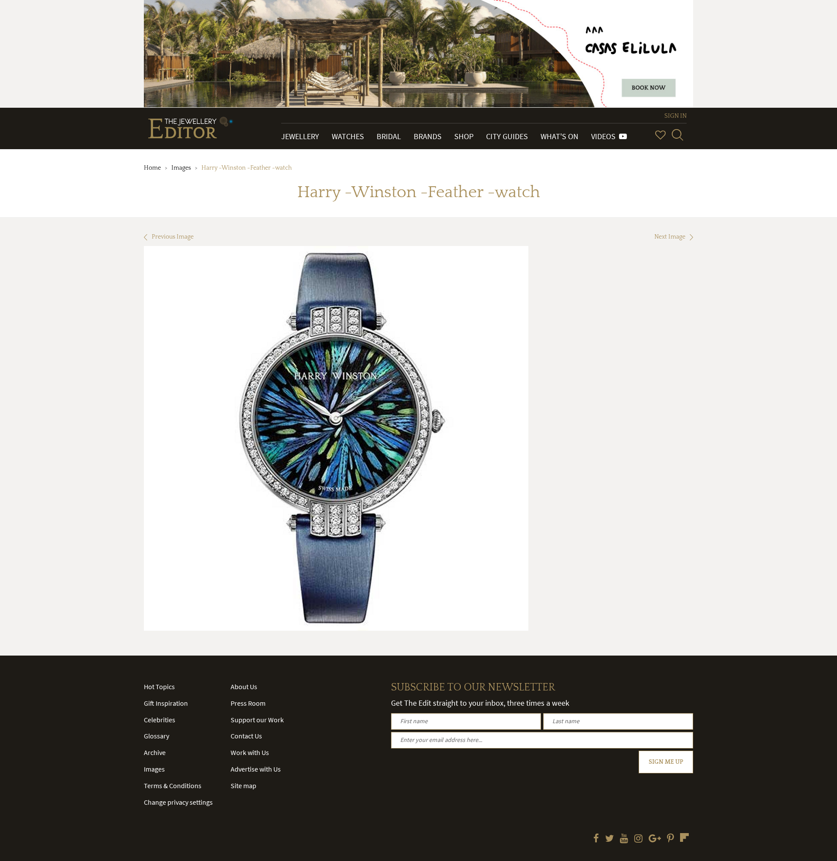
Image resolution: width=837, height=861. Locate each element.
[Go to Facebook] (596, 839)
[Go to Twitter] (609, 839)
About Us (244, 686)
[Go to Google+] (655, 839)
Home (152, 167)
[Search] (677, 135)
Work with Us (250, 752)
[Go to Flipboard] (684, 837)
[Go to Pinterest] (670, 839)
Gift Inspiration (166, 703)
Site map (243, 785)
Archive (155, 752)
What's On (559, 136)
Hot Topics (159, 686)
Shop (463, 136)
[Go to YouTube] (624, 839)
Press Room (248, 703)
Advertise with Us (256, 769)
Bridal (389, 136)
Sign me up (666, 761)
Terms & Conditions (172, 785)
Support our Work (257, 719)
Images (181, 167)
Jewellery (300, 136)
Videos (605, 136)
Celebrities (159, 719)
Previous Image (173, 236)
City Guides (507, 136)
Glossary (156, 735)
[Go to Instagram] (638, 839)
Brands (428, 136)
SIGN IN (675, 116)
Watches (348, 136)
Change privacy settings (178, 802)
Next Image (669, 236)
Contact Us (246, 735)
